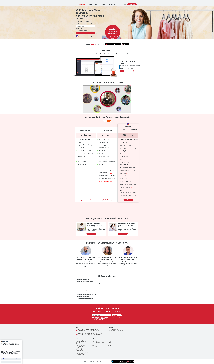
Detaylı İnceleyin (91, 233)
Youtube (109, 345)
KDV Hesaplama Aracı (113, 329)
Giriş (125, 4)
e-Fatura (96, 4)
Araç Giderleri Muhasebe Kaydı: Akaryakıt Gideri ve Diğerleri (89, 333)
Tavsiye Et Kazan (79, 349)
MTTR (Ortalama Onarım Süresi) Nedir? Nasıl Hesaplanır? (89, 334)
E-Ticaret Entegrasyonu (81, 353)
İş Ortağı (126, 1)
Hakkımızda (94, 340)
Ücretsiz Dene (130, 71)
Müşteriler (113, 4)
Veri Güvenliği (95, 341)
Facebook (110, 340)
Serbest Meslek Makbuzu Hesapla (116, 330)
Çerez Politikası (95, 346)
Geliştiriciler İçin (79, 346)
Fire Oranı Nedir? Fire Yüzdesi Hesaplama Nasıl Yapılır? (88, 329)
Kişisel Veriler (95, 344)
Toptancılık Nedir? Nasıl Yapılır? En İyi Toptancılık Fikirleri (88, 332)
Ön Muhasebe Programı (81, 344)
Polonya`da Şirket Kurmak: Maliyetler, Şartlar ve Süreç (88, 330)
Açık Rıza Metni (89, 29)
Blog (118, 4)
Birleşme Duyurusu (96, 345)
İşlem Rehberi (95, 348)
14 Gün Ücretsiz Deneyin (85, 33)
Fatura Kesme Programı (81, 345)
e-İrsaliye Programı (80, 354)
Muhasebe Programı (80, 340)
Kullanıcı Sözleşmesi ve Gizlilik (98, 342)
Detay (122, 71)
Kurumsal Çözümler (80, 350)
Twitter (109, 342)
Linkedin (109, 341)
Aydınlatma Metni (80, 28)
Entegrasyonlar (102, 4)
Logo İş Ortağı (79, 348)
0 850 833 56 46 (135, 1)
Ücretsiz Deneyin (132, 4)
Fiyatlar (108, 4)
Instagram (110, 344)
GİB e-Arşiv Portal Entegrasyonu (82, 352)
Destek (130, 1)
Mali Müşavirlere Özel (120, 1)
